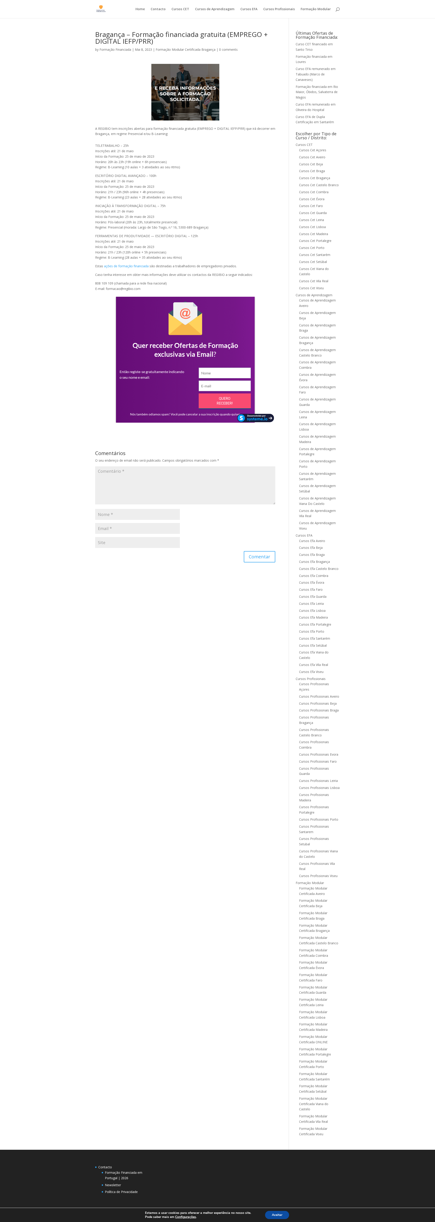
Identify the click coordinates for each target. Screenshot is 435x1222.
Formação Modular (316, 9)
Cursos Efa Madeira (313, 617)
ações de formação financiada (126, 266)
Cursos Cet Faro (311, 206)
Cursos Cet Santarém (314, 255)
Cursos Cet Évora (311, 199)
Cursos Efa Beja (311, 547)
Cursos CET (180, 9)
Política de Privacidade (121, 1192)
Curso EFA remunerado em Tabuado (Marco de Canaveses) (316, 74)
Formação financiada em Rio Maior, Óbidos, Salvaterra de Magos (317, 92)
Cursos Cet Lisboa (312, 227)
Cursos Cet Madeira (313, 234)
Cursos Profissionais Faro (318, 761)
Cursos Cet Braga (312, 171)
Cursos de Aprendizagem (214, 9)
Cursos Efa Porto (311, 631)
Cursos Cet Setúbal (313, 262)
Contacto (158, 9)
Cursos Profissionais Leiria (318, 781)
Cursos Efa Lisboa (312, 610)
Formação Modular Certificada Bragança (185, 49)
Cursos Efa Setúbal (313, 645)
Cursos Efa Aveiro (312, 541)
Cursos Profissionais (279, 9)
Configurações (185, 1217)
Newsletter (113, 1185)
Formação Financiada (115, 49)
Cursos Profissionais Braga (319, 710)
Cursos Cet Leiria (311, 220)
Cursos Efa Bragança (314, 561)
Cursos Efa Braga (312, 554)
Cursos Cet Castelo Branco (319, 185)
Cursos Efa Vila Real (313, 665)
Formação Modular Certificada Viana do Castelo (313, 1103)
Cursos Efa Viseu (311, 672)
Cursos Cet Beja (311, 164)
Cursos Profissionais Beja (318, 703)
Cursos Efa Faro (311, 589)
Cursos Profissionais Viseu (318, 876)
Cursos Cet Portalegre (315, 241)
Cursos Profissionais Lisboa (319, 788)
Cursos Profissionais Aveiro (319, 696)
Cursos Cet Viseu (311, 288)
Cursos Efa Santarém (314, 638)
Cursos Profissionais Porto (318, 819)
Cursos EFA (248, 9)
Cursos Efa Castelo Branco (318, 568)
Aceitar (277, 1215)
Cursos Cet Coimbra (314, 192)
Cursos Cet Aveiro (312, 157)
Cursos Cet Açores (312, 150)
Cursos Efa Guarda (312, 596)
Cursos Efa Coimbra (313, 576)
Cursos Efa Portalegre (315, 624)
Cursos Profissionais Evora (318, 754)
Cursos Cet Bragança (314, 178)
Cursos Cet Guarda (313, 213)
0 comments (228, 49)
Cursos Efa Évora (311, 582)
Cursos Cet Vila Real (313, 281)
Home (140, 9)
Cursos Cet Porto (311, 248)
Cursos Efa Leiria (311, 603)
